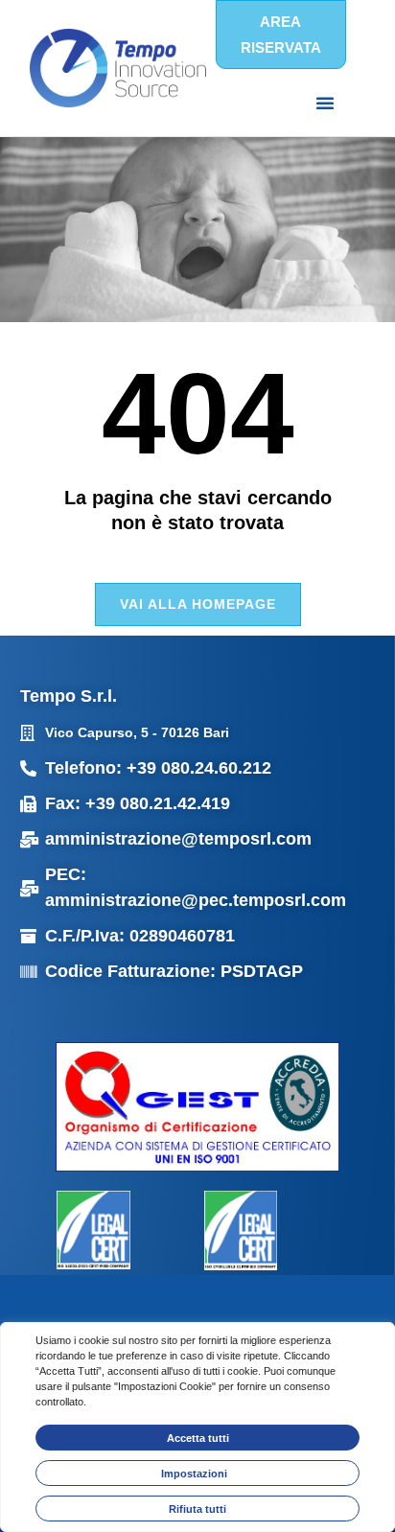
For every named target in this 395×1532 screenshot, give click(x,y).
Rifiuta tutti (197, 1509)
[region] (197, 1427)
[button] (325, 102)
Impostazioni (194, 1473)
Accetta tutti (198, 1438)
